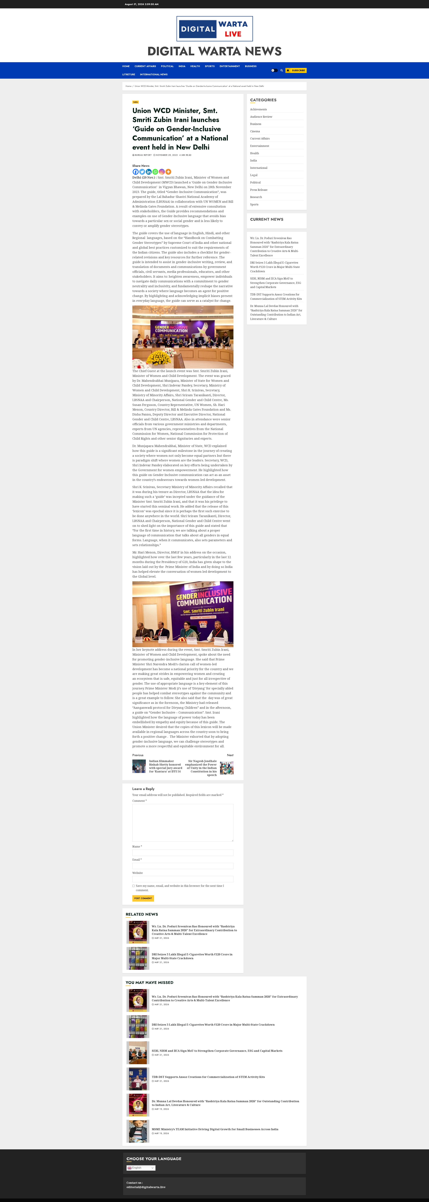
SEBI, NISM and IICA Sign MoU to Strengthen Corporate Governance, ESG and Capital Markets (275, 283)
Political (167, 66)
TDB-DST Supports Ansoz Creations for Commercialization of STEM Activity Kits (138, 1079)
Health (195, 66)
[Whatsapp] (155, 172)
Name (137, 846)
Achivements (258, 109)
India (182, 66)
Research (256, 197)
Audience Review (261, 117)
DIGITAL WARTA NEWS (214, 51)
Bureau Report (143, 155)
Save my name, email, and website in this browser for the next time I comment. (180, 888)
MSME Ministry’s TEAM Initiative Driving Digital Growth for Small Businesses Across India (138, 1131)
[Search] (282, 70)
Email (137, 859)
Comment (139, 801)
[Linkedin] (149, 172)
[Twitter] (142, 172)
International (258, 168)
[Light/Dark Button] (274, 70)
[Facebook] (136, 172)
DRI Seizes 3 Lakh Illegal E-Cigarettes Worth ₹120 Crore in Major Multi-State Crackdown (138, 958)
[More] (168, 172)
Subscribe (298, 70)
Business (251, 66)
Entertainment (230, 66)
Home (126, 66)
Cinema (255, 131)
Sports (210, 66)
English (136, 1167)
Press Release (258, 190)
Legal (253, 175)
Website (137, 873)
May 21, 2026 (162, 938)
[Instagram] (162, 172)
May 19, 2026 (162, 1109)
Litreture (128, 74)
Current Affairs (145, 66)
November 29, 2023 (167, 155)
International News (154, 74)
